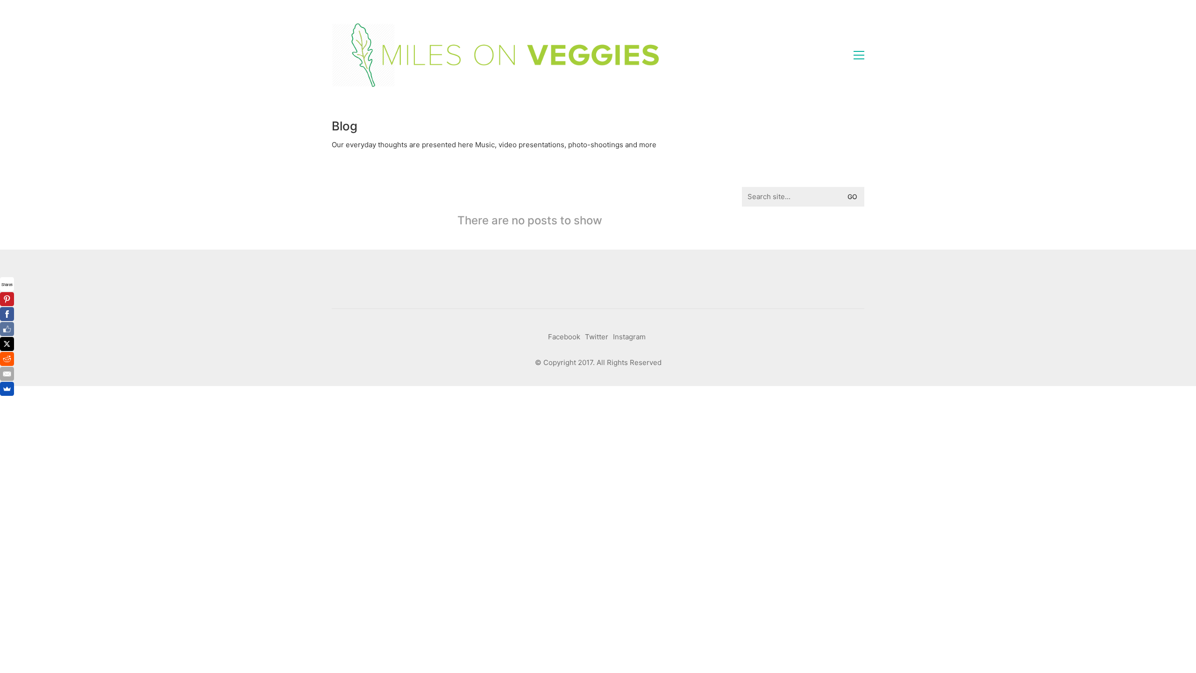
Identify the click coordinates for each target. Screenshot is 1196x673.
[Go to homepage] (495, 55)
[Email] (7, 374)
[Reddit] (7, 359)
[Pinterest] (7, 299)
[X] (7, 344)
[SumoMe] (7, 389)
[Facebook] (7, 314)
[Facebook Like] (7, 329)
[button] (859, 55)
